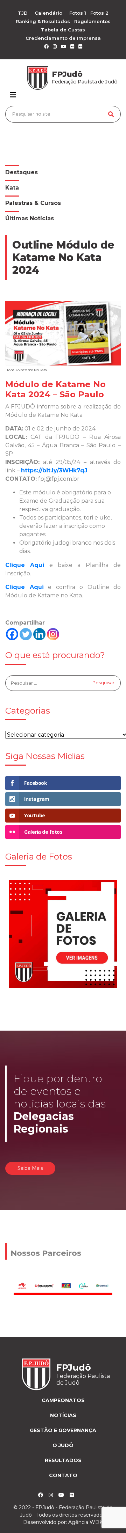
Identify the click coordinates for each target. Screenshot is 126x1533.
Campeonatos (63, 1400)
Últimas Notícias (29, 218)
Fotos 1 (77, 13)
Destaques (21, 172)
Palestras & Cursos (33, 203)
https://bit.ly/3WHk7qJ (54, 470)
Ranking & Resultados (43, 21)
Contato (63, 1475)
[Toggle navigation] (13, 95)
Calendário (48, 13)
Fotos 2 (99, 13)
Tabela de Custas (63, 29)
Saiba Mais (30, 1168)
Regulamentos (92, 21)
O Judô (63, 1445)
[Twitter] (26, 634)
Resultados (63, 1460)
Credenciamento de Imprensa (63, 38)
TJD (23, 13)
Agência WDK (85, 1522)
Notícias (63, 1415)
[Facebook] (12, 634)
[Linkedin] (39, 634)
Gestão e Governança (63, 1430)
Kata (12, 187)
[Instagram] (53, 634)
